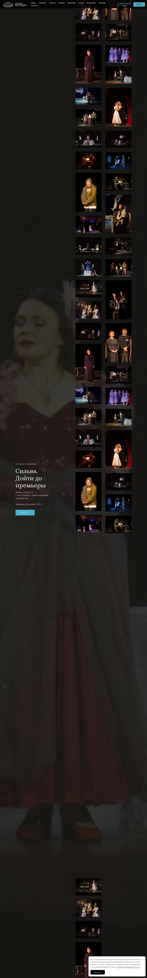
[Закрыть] (143, 958)
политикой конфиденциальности (128, 967)
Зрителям (102, 3)
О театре (81, 3)
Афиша (33, 3)
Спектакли (42, 3)
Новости (52, 3)
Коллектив (71, 3)
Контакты (34, 6)
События (61, 3)
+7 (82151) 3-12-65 (124, 4)
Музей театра (91, 3)
